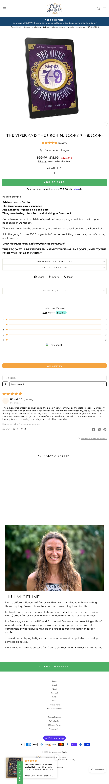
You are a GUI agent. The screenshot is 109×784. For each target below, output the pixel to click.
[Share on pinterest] (105, 430)
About (54, 689)
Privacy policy (54, 729)
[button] (50, 143)
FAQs (54, 697)
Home (54, 681)
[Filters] (5, 384)
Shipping (42, 161)
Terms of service (54, 717)
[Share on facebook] (93, 430)
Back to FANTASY (56, 666)
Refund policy (54, 721)
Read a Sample (11, 196)
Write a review (54, 365)
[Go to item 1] (54, 352)
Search (54, 685)
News (54, 701)
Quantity (54, 167)
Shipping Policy (54, 725)
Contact (54, 693)
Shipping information (54, 261)
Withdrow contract (54, 709)
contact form (93, 647)
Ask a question (54, 267)
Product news (54, 705)
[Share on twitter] (99, 429)
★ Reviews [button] (19, 772)
